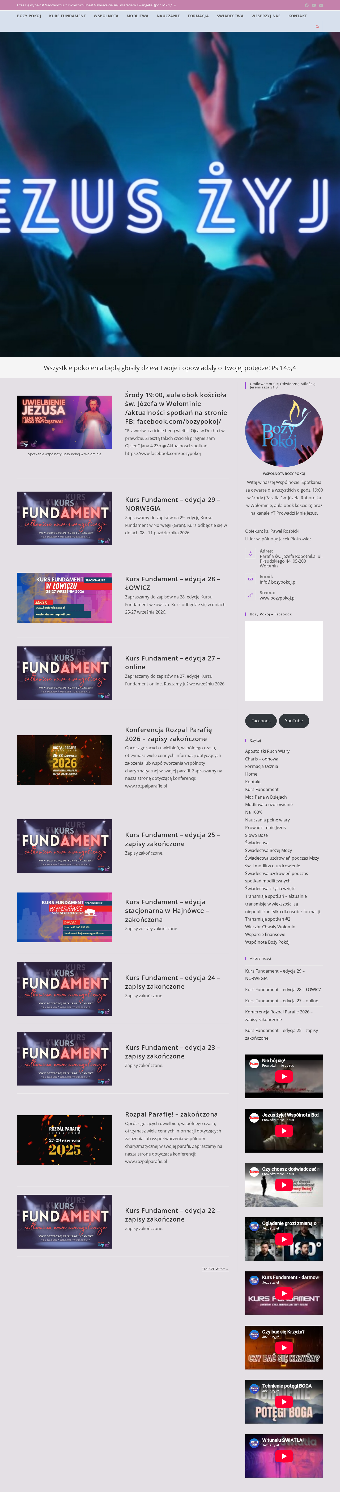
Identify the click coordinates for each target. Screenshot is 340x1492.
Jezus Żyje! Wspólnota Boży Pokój (170, 50)
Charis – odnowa (261, 759)
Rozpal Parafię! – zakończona (171, 1114)
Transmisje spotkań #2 (267, 919)
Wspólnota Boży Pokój (267, 942)
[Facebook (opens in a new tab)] (306, 5)
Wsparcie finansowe (265, 934)
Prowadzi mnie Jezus (265, 827)
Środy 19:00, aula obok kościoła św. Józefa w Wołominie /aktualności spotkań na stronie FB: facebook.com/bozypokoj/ (176, 408)
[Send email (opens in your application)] (320, 5)
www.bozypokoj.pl (278, 598)
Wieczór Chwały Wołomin (270, 927)
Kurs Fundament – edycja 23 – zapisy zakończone (172, 1052)
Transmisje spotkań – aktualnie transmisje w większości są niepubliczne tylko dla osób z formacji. (283, 904)
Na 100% (253, 812)
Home (251, 774)
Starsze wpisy (215, 1269)
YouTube (294, 721)
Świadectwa (257, 843)
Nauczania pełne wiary (267, 820)
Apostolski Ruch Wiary (267, 751)
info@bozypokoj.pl (278, 582)
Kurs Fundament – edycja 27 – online (281, 1001)
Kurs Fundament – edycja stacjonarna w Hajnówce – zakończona (167, 910)
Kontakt (253, 782)
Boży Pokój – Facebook (271, 614)
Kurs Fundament (170, 490)
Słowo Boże (256, 835)
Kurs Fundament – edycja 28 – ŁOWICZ (283, 989)
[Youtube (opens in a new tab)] (314, 5)
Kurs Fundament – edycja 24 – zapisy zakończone (172, 982)
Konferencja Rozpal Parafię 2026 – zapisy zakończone (168, 734)
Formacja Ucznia (261, 766)
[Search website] (317, 27)
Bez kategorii (138, 490)
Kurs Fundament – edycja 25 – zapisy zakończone (172, 839)
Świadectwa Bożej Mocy (268, 850)
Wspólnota (135, 385)
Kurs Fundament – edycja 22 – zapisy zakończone (172, 1215)
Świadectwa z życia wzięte (270, 888)
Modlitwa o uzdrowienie (269, 804)
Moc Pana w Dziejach (266, 797)
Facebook (261, 721)
